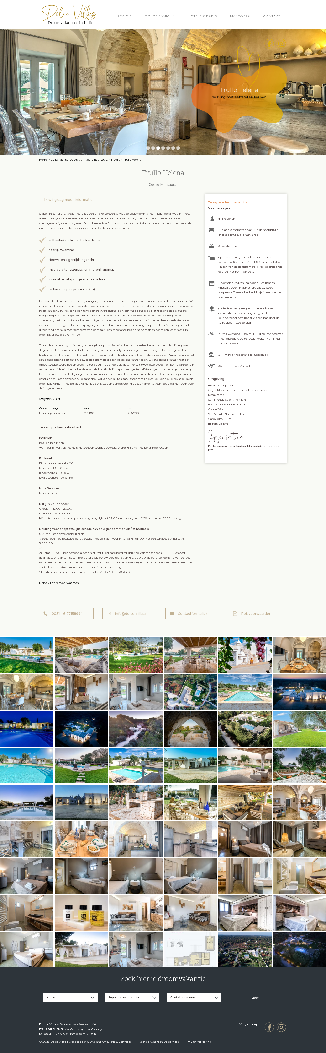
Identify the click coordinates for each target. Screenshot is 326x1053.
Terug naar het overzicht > (227, 202)
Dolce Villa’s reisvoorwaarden (59, 582)
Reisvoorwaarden (256, 613)
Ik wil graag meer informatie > (69, 199)
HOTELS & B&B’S (202, 16)
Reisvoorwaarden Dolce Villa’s (159, 1041)
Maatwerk (240, 16)
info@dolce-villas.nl (131, 613)
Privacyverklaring (199, 1041)
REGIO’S (124, 16)
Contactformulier (192, 613)
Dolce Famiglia (160, 16)
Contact (271, 16)
